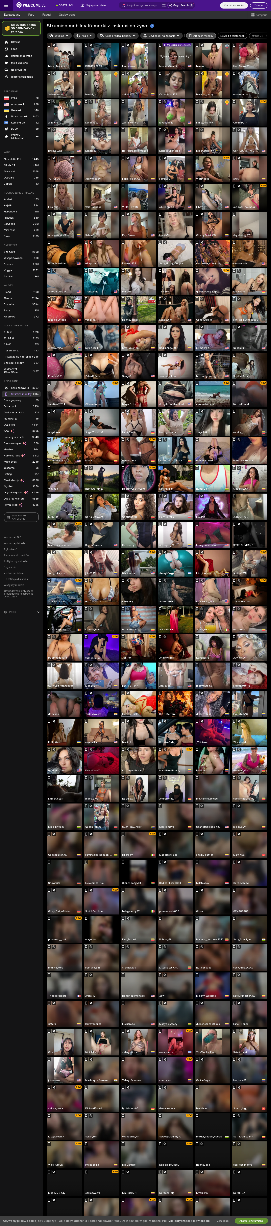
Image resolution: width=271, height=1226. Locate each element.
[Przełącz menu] (6, 5)
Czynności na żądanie (162, 35)
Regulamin (10, 567)
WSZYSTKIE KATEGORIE (19, 517)
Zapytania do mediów (16, 555)
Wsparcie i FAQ (12, 537)
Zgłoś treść (10, 549)
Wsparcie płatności (15, 543)
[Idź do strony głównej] (32, 5)
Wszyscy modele (14, 585)
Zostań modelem (14, 573)
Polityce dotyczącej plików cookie (186, 1220)
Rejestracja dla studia (16, 579)
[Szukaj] (164, 5)
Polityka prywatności (16, 561)
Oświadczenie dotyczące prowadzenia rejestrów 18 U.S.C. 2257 (19, 594)
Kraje (85, 35)
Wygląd (59, 35)
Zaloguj (258, 5)
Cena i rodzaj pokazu (118, 35)
